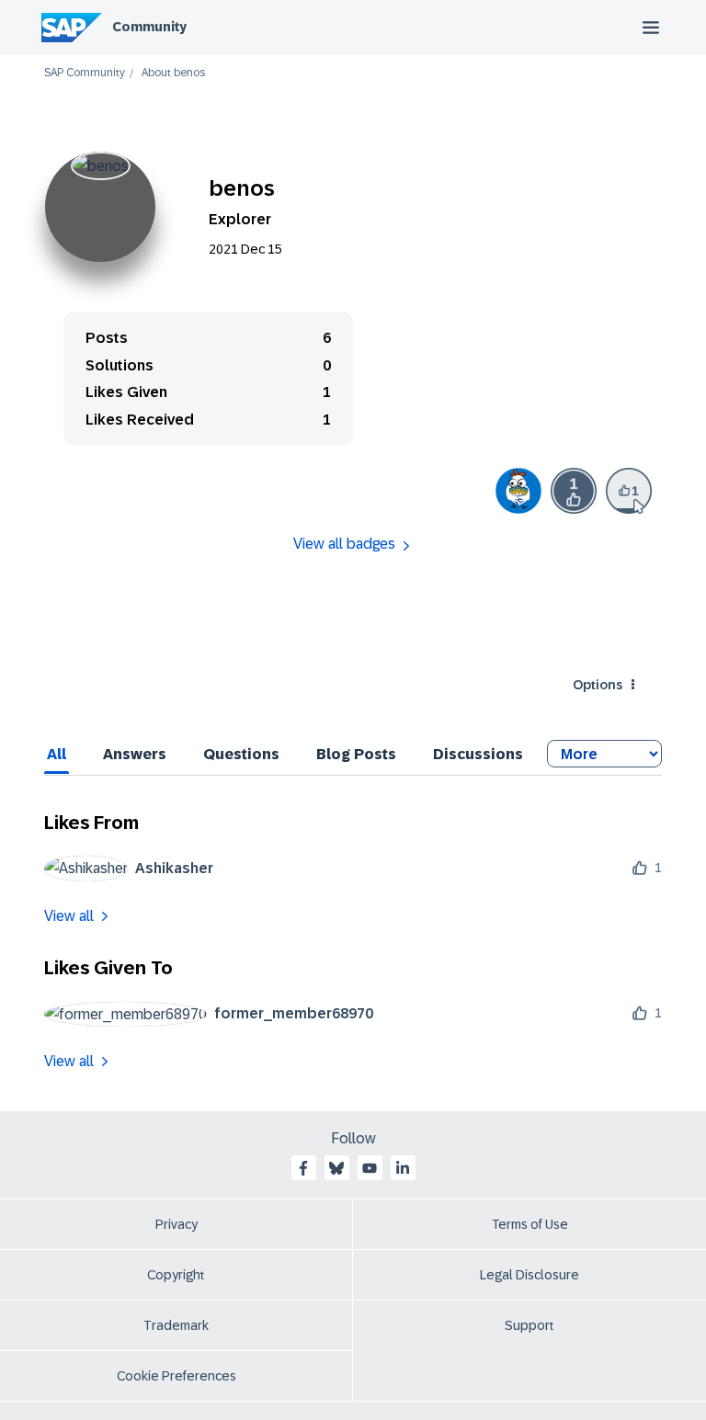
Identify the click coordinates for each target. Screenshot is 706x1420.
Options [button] (597, 684)
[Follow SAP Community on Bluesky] (336, 1168)
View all (69, 916)
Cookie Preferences (176, 1376)
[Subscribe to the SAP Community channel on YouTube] (369, 1168)
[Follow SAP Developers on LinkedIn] (402, 1168)
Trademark (176, 1325)
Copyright (176, 1274)
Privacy (176, 1224)
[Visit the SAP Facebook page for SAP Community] (303, 1168)
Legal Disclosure (529, 1274)
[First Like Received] (574, 491)
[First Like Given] (629, 491)
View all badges (344, 543)
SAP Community (84, 73)
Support (529, 1325)
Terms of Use (530, 1224)
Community (149, 26)
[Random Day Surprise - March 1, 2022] (518, 491)
